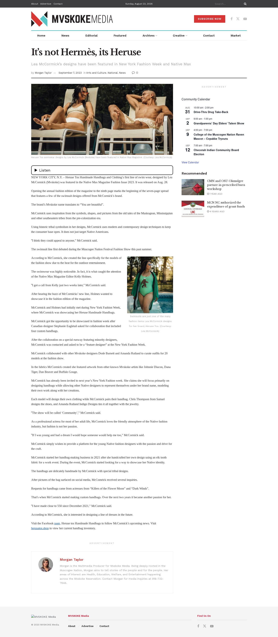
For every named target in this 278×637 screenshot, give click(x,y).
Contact (58, 3)
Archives (149, 35)
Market (236, 35)
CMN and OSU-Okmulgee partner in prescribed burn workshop (226, 185)
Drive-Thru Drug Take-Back (211, 112)
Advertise (45, 3)
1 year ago (215, 194)
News (65, 35)
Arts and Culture (96, 72)
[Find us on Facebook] (231, 19)
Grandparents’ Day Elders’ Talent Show (219, 123)
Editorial (91, 35)
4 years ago (216, 211)
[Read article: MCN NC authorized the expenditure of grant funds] (193, 209)
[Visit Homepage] (72, 19)
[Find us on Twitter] (238, 19)
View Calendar (190, 162)
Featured (120, 35)
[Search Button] (244, 4)
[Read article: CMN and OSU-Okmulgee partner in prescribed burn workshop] (193, 187)
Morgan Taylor (43, 72)
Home (41, 35)
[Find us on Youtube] (245, 19)
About (34, 3)
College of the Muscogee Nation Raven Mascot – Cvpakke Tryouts (219, 137)
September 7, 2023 (70, 72)
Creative (179, 35)
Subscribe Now (209, 18)
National (113, 72)
